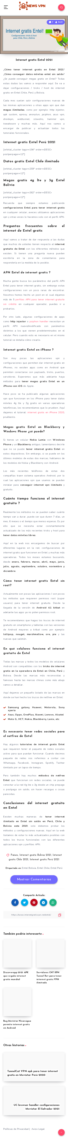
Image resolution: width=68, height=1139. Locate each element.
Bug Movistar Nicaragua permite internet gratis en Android (17, 1024)
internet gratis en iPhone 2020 (46, 412)
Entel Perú (56, 868)
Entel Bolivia (29, 868)
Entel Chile (43, 868)
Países (14, 855)
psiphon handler (40, 321)
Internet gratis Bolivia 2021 (35, 855)
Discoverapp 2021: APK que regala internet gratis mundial (15, 976)
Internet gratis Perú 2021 (44, 859)
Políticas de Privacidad (16, 1129)
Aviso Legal (38, 1129)
